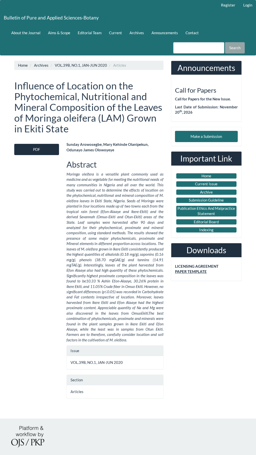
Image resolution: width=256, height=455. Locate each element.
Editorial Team (90, 32)
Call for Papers (195, 90)
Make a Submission (206, 136)
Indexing (206, 230)
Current (115, 32)
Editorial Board (206, 222)
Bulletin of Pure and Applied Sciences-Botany (51, 17)
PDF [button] (36, 149)
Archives (137, 32)
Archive (206, 192)
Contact (192, 32)
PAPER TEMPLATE (191, 271)
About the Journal (25, 32)
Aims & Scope (59, 32)
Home (23, 65)
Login (247, 5)
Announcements (165, 32)
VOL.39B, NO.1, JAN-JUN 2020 (81, 65)
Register (228, 5)
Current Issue (206, 184)
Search (234, 47)
